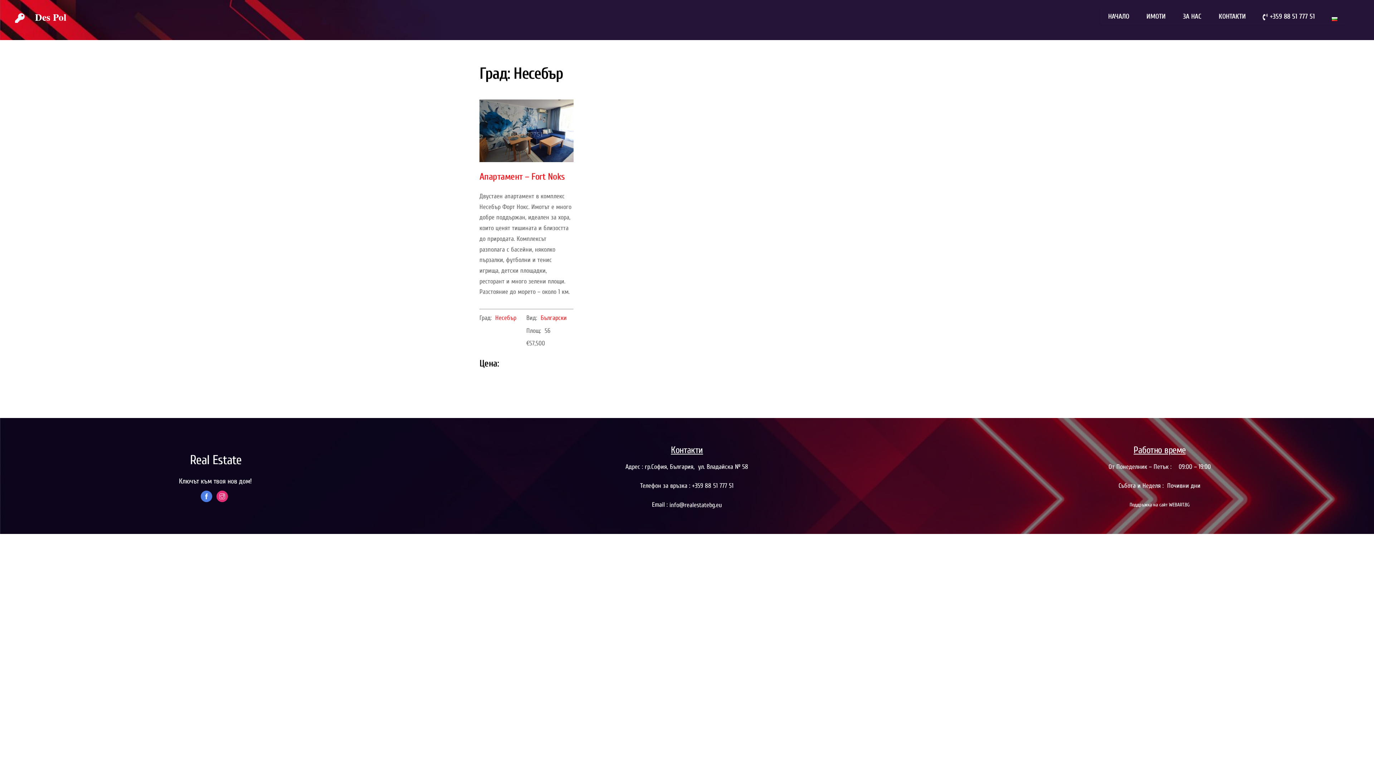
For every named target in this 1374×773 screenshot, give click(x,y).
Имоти (1156, 16)
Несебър (505, 318)
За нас (1192, 16)
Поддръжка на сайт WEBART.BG (1160, 505)
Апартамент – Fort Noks (522, 176)
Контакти (1232, 16)
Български (554, 318)
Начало (1118, 16)
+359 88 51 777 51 (1291, 16)
